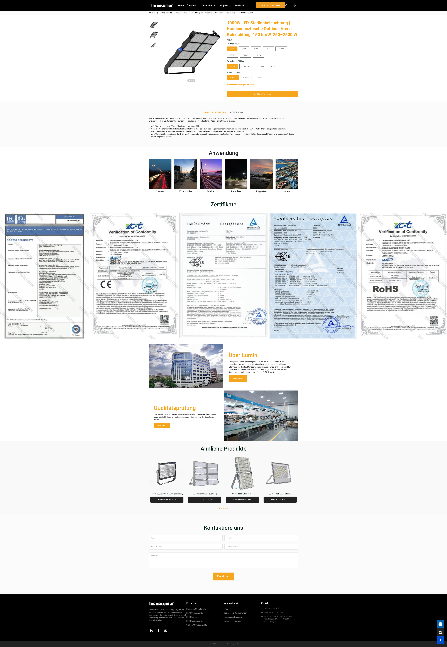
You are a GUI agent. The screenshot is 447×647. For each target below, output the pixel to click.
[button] (153, 24)
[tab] (189, 80)
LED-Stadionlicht (166, 13)
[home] (162, 5)
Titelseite (152, 13)
